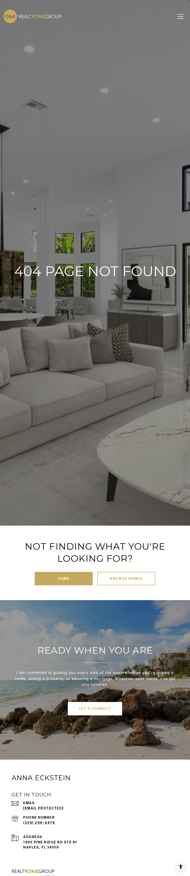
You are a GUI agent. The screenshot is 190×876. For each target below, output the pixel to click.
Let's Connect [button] (95, 709)
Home (64, 578)
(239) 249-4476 (39, 823)
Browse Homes (126, 578)
